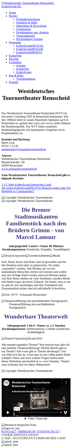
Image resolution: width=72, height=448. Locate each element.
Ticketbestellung (25, 78)
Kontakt (13, 82)
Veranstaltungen (25, 35)
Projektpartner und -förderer (32, 32)
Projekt (13, 15)
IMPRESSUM (26, 431)
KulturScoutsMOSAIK (29, 49)
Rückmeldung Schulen (29, 39)
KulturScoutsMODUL (29, 52)
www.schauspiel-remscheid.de (19, 168)
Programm (15, 42)
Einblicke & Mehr (26, 22)
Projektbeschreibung (28, 19)
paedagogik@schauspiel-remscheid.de (23, 149)
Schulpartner (23, 29)
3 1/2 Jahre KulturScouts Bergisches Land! (26, 184)
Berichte (14, 59)
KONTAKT (8, 431)
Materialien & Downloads (31, 25)
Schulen (21, 65)
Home (12, 12)
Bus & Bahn (16, 75)
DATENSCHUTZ (48, 431)
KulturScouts (24, 72)
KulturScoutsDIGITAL (30, 45)
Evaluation (15, 62)
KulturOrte (15, 55)
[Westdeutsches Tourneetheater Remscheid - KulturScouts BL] (36, 6)
